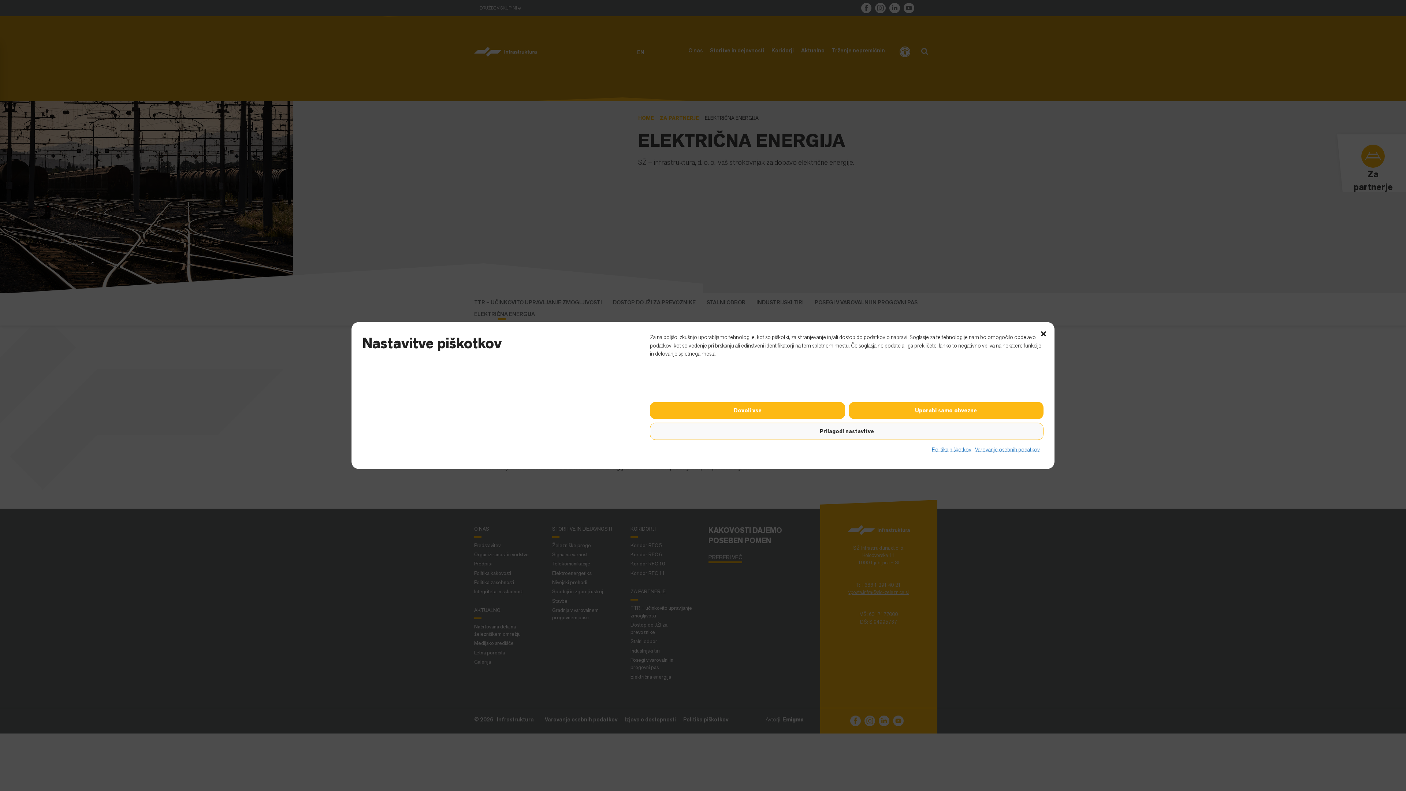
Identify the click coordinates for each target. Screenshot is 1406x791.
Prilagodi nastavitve (847, 431)
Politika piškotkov (951, 449)
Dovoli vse (748, 410)
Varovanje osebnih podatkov (1007, 449)
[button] (1043, 333)
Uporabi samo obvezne (946, 410)
